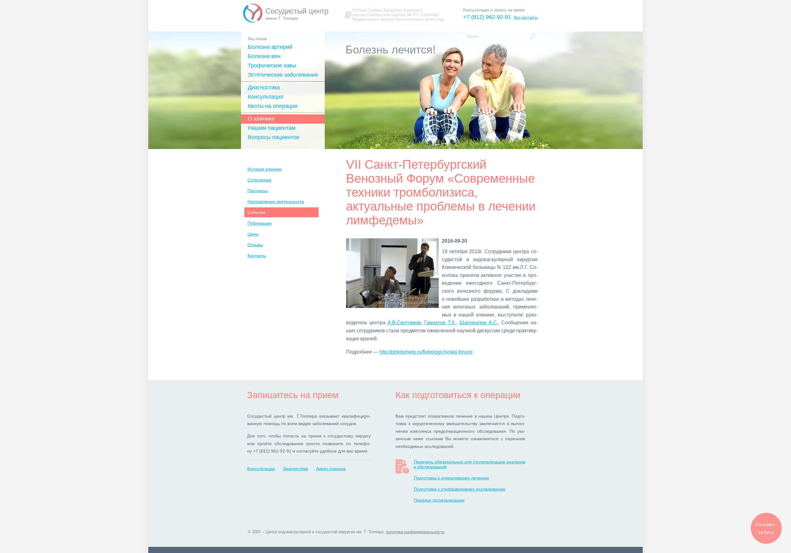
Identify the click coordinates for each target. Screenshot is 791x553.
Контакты (256, 255)
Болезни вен (264, 56)
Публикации (259, 223)
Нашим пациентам (271, 128)
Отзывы (255, 244)
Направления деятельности (275, 201)
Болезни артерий (270, 47)
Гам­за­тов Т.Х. (440, 322)
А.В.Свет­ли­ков (404, 322)
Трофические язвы (272, 65)
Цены (253, 234)
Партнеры (257, 190)
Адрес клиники (331, 468)
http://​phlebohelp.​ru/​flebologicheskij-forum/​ (425, 352)
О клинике (261, 119)
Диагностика (264, 87)
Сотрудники (259, 179)
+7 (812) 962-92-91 (487, 17)
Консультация (265, 97)
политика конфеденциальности (415, 532)
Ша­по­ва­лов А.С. (478, 322)
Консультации (261, 468)
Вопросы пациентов (273, 137)
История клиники (264, 169)
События (256, 212)
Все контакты (526, 17)
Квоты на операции (273, 106)
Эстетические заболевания (283, 75)
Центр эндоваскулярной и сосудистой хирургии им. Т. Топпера (324, 532)
